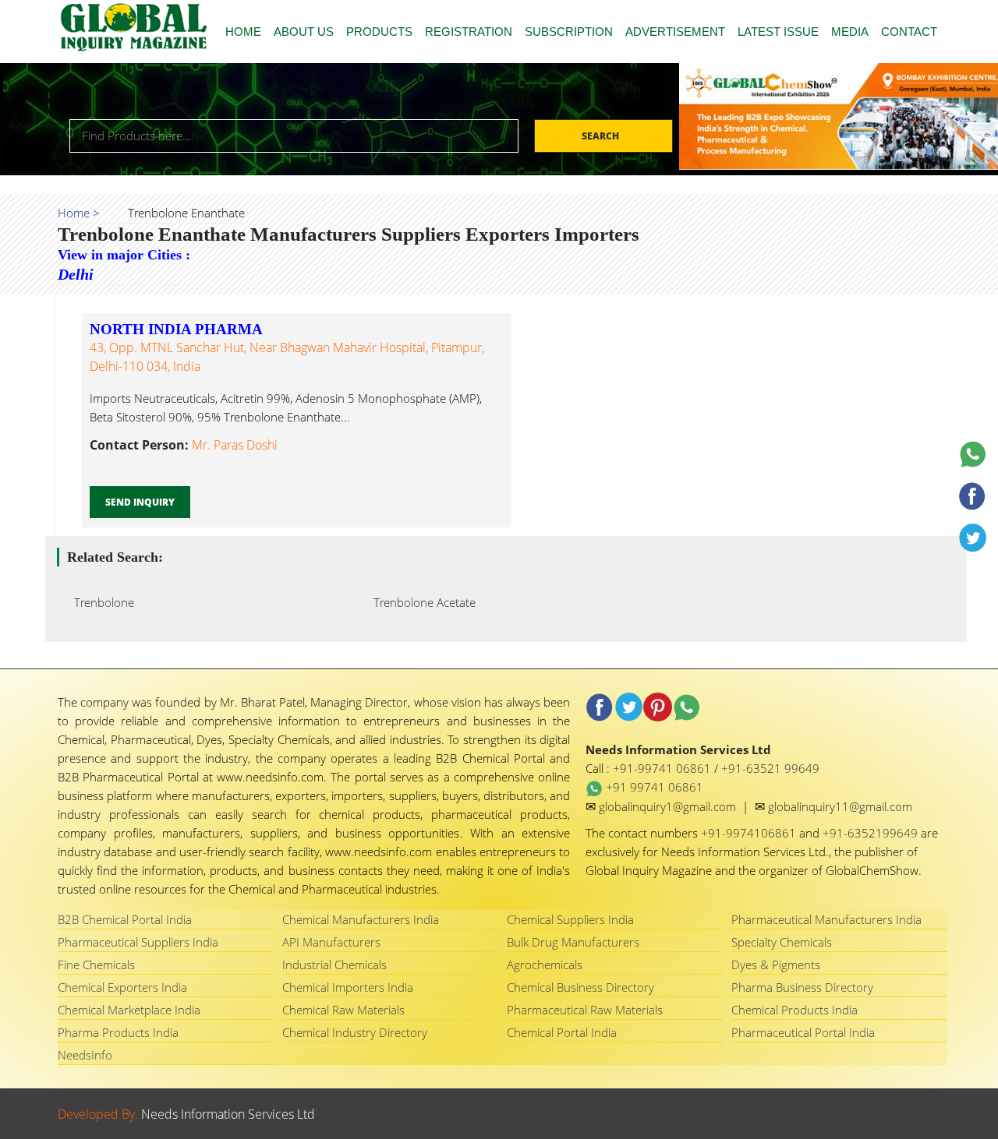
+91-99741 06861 (663, 768)
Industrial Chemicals (334, 964)
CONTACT (909, 31)
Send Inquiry (140, 502)
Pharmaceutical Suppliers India (138, 942)
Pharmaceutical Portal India (803, 1032)
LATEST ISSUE (778, 31)
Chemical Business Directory (580, 987)
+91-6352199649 (872, 833)
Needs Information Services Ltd (228, 1114)
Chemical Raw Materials (343, 1009)
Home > (79, 212)
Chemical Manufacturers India (360, 919)
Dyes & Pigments (775, 964)
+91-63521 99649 (770, 768)
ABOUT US (304, 31)
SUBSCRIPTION (569, 31)
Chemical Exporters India (122, 987)
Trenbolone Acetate (420, 602)
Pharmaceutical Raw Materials (585, 1009)
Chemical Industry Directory (354, 1032)
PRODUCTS (379, 31)
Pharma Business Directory (802, 987)
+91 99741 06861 (653, 787)
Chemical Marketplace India (129, 1009)
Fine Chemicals (96, 964)
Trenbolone (99, 602)
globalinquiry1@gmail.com (669, 806)
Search (601, 136)
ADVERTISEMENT (675, 31)
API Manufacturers (331, 942)
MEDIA (850, 31)
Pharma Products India (118, 1032)
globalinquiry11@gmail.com (840, 806)
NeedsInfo (85, 1055)
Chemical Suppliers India (570, 919)
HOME (243, 31)
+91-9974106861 (750, 833)
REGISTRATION (468, 31)
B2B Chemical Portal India (125, 919)
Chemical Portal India (562, 1032)
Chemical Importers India (347, 987)
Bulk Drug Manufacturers (573, 942)
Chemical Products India (794, 1009)
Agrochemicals (544, 964)
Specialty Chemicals (781, 942)
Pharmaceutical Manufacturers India (826, 919)
